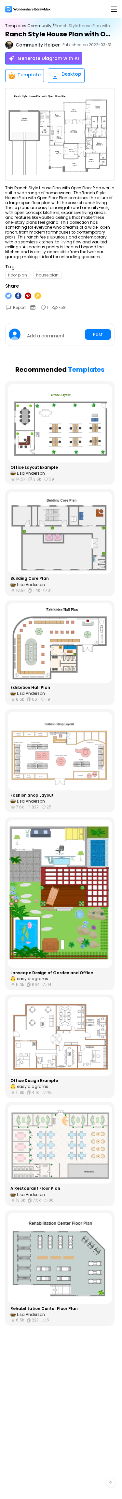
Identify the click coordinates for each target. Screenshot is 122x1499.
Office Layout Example (34, 467)
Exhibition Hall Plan (30, 687)
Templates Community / (29, 26)
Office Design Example (34, 1080)
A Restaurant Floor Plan (35, 1188)
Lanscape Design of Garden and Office (51, 973)
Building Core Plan (29, 578)
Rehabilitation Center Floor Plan (44, 1308)
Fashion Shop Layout (32, 795)
